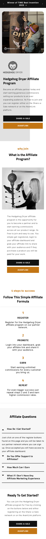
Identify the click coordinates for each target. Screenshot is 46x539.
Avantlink (23, 125)
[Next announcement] (42, 4)
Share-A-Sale (23, 118)
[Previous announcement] (3, 4)
